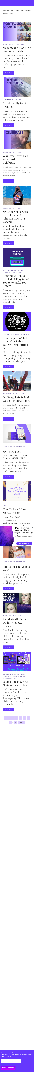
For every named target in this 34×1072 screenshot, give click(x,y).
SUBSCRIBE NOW (24, 543)
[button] (22, 529)
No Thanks (24, 545)
